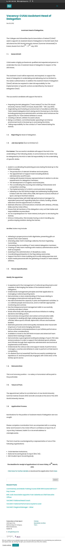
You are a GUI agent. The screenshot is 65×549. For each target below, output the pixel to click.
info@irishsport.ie (13, 532)
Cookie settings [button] (7, 545)
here (55, 471)
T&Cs (35, 525)
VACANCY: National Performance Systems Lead (24, 504)
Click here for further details (18, 471)
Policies (36, 521)
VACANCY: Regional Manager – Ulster (20, 507)
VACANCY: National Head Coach (18, 501)
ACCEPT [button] (15, 545)
